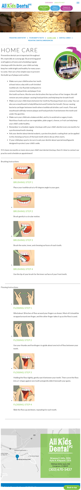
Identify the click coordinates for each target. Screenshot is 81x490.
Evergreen (49, 2)
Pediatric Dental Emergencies (40, 40)
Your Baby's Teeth (36, 38)
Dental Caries (65, 38)
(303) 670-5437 (59, 2)
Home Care (51, 38)
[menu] (78, 3)
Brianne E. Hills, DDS (60, 458)
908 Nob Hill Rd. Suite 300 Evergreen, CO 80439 (60, 465)
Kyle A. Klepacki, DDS (60, 460)
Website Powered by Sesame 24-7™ (17, 487)
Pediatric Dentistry (17, 38)
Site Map (34, 487)
